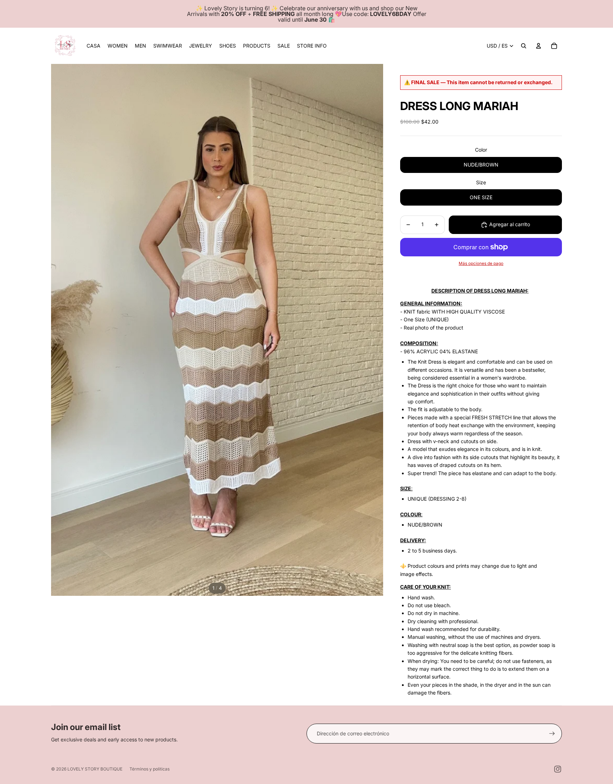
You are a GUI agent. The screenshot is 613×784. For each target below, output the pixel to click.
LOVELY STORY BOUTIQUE (94, 769)
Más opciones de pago (481, 263)
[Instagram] (557, 769)
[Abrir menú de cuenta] (538, 46)
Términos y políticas (149, 769)
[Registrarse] (552, 733)
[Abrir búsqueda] (523, 46)
